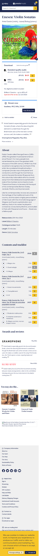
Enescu (4, 252)
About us (4, 451)
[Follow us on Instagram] (16, 470)
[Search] (35, 8)
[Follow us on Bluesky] (12, 470)
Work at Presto (6, 465)
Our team (5, 454)
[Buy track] (34, 263)
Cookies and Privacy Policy (10, 507)
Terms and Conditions (8, 504)
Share (35, 117)
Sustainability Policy (8, 462)
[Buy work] (34, 277)
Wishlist (4, 487)
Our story (5, 459)
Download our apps (8, 521)
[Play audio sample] (3, 263)
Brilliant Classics (12, 221)
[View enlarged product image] (19, 41)
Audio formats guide (22, 65)
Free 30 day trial (28, 110)
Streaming (5, 484)
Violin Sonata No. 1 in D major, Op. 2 (13, 253)
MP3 (9, 80)
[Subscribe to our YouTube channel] (20, 470)
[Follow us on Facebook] (4, 470)
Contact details (6, 514)
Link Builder (5, 495)
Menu (6, 4)
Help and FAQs (6, 493)
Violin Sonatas (12, 232)
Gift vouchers (6, 490)
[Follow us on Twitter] (8, 470)
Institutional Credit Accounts (10, 501)
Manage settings (14, 552)
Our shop (5, 457)
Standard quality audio (17, 70)
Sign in (4, 481)
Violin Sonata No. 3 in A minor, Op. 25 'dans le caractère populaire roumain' (13, 302)
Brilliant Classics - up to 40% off (15, 93)
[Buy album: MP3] (32, 80)
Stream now (13, 103)
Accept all (31, 552)
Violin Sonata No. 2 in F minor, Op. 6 (13, 277)
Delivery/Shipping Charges (10, 498)
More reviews (6, 141)
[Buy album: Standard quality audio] (32, 75)
